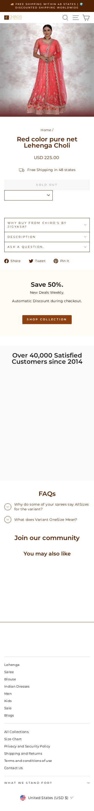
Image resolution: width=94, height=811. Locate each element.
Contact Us (13, 768)
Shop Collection (47, 319)
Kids (8, 701)
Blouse (10, 679)
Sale (8, 708)
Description (22, 237)
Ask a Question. (26, 247)
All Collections (16, 732)
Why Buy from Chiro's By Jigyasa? (37, 224)
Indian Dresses (17, 686)
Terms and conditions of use (28, 761)
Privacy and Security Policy (27, 746)
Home (46, 130)
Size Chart (13, 739)
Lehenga (12, 665)
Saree (9, 672)
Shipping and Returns (23, 753)
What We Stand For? (28, 783)
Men (8, 694)
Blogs (9, 715)
